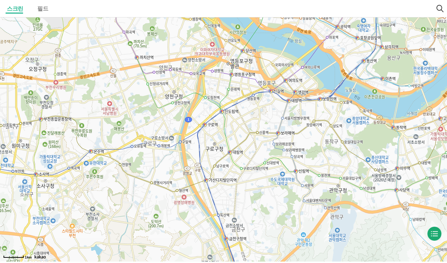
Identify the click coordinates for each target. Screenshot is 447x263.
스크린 (15, 9)
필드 (42, 9)
